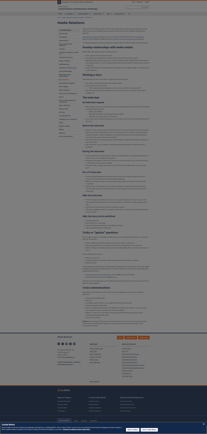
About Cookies (133, 430)
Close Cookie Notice (149, 430)
